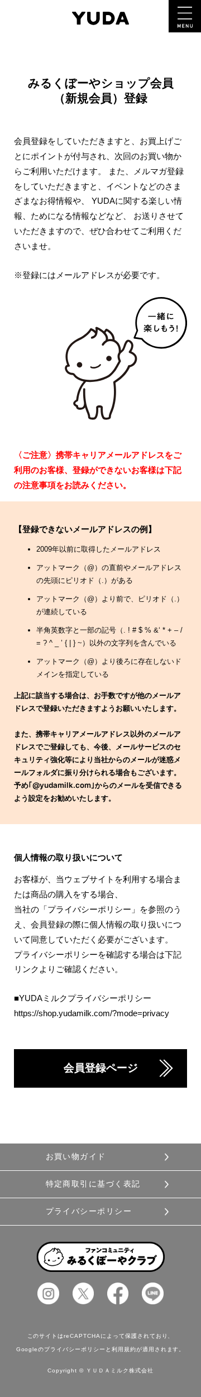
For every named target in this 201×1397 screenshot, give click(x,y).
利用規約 (124, 1349)
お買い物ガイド (76, 1156)
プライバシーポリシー (89, 1211)
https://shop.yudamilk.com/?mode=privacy (91, 1013)
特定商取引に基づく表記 (93, 1183)
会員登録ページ (101, 1068)
